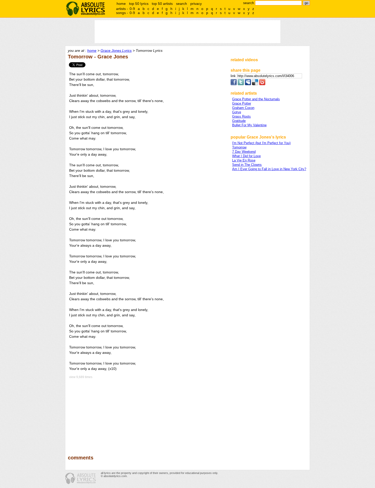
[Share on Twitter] (241, 84)
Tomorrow (239, 147)
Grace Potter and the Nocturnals (256, 99)
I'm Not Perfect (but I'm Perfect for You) (261, 143)
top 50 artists (162, 4)
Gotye (236, 112)
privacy (196, 4)
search (181, 4)
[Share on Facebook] (234, 84)
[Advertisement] (147, 413)
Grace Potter (241, 103)
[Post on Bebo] (262, 84)
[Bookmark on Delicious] (255, 84)
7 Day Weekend (244, 152)
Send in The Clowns (247, 165)
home (121, 4)
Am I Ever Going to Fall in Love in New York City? (269, 169)
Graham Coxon (243, 108)
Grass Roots (241, 116)
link (234, 76)
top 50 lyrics (138, 4)
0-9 (132, 9)
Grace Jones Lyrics (116, 50)
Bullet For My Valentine (249, 125)
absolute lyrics (85, 9)
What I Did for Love (246, 156)
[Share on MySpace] (248, 84)
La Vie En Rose (243, 160)
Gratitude (239, 121)
